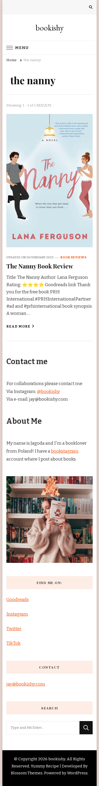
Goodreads (17, 599)
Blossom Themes (27, 773)
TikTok (13, 643)
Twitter (13, 629)
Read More (18, 326)
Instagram (17, 614)
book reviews (73, 257)
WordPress (77, 773)
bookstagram (64, 451)
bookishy (50, 28)
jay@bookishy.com (25, 684)
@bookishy (48, 391)
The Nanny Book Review (39, 266)
